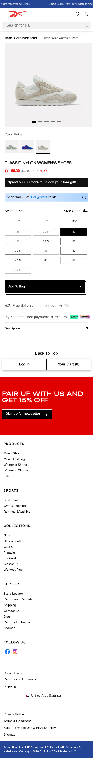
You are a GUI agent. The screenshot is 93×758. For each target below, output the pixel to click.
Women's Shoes (15, 464)
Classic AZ (11, 564)
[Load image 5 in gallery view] (59, 121)
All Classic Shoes (26, 38)
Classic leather (14, 541)
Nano (7, 535)
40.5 (23, 261)
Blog (7, 616)
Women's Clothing (17, 470)
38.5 (23, 252)
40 (79, 252)
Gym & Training (15, 505)
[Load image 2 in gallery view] (40, 121)
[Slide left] (26, 123)
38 (79, 242)
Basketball (11, 500)
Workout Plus (13, 569)
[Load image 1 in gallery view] (34, 122)
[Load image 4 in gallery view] (53, 121)
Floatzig (9, 552)
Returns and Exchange (20, 679)
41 (51, 261)
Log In (24, 364)
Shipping (10, 605)
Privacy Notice (14, 714)
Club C (8, 546)
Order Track (13, 673)
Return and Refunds (18, 599)
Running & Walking (17, 511)
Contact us (11, 611)
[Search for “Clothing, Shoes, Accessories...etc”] (87, 25)
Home (8, 38)
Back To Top (46, 353)
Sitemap (9, 628)
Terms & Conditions (17, 721)
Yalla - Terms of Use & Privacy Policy (30, 727)
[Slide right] (67, 123)
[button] (86, 14)
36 (79, 233)
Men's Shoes (13, 453)
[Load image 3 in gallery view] (46, 121)
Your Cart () (68, 364)
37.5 (51, 242)
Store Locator (13, 593)
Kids (7, 476)
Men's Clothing (14, 459)
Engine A (10, 558)
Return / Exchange (17, 622)
